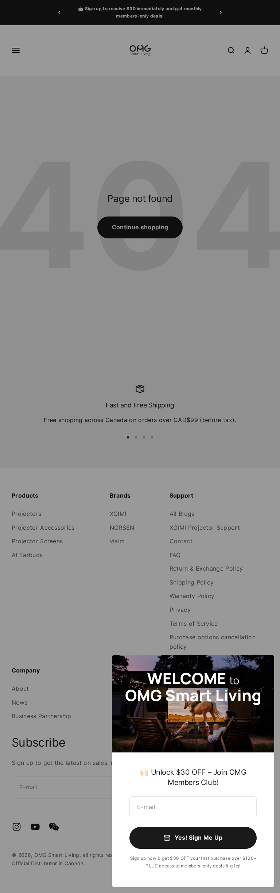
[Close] (259, 670)
